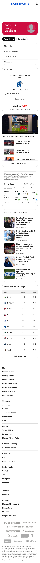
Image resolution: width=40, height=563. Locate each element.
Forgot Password (9, 516)
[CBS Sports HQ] (29, 522)
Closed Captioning (9, 444)
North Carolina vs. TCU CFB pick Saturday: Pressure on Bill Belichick (25, 234)
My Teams (6, 512)
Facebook (6, 483)
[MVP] (7, 540)
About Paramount (9, 413)
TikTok (4, 475)
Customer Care (8, 461)
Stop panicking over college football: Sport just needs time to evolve (25, 247)
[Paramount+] (12, 535)
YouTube (5, 471)
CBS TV (5, 420)
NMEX (9, 338)
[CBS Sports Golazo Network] (20, 527)
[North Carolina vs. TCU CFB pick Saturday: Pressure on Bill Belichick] (9, 235)
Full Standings (20, 356)
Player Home (9, 39)
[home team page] (20, 83)
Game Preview (20, 99)
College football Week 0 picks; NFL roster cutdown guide (25, 259)
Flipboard (6, 494)
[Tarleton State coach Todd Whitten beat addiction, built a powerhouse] (9, 222)
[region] (20, 124)
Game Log (22, 39)
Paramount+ (7, 417)
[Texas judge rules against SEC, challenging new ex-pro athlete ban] (9, 274)
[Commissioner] (27, 535)
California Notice (9, 448)
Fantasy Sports (8, 376)
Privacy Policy (7, 434)
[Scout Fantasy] (19, 541)
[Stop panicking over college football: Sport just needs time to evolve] (9, 248)
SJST (9, 321)
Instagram (6, 479)
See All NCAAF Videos (20, 164)
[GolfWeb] (31, 541)
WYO (9, 350)
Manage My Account (10, 504)
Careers (5, 409)
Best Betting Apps (9, 383)
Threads (5, 490)
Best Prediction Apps (10, 387)
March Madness (8, 391)
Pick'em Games (8, 372)
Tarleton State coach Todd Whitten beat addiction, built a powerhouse (24, 221)
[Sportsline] (29, 531)
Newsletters (7, 508)
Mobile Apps (7, 395)
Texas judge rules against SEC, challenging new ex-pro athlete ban (25, 272)
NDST (9, 297)
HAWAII (10, 332)
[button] (3, 3)
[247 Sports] (13, 531)
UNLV (9, 309)
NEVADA (10, 303)
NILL (9, 315)
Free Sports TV (8, 380)
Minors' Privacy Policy (11, 438)
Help (4, 457)
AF (8, 327)
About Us (6, 405)
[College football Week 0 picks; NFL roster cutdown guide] (9, 261)
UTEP (9, 344)
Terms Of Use (7, 430)
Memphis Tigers (18, 90)
